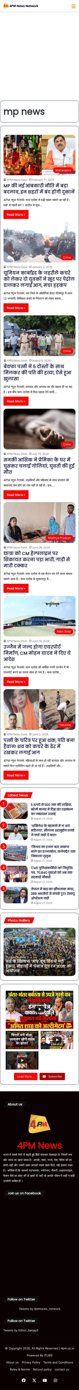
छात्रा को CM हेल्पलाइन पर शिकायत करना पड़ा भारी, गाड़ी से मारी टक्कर (37, 559)
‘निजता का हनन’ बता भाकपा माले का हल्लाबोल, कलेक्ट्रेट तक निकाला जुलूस (53, 851)
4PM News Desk (17, 179)
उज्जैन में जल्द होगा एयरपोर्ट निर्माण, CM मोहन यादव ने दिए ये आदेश (37, 653)
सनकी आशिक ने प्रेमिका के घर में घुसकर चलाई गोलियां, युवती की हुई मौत (39, 466)
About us (12, 1362)
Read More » (16, 214)
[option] (39, 952)
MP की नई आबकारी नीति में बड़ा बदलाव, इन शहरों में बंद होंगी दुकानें (39, 189)
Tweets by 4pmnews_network (39, 1308)
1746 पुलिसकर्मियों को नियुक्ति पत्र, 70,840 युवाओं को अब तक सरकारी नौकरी (52, 872)
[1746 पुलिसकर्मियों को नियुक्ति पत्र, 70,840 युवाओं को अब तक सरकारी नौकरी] (16, 874)
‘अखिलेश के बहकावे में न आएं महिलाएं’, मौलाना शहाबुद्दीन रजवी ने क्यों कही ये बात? (52, 830)
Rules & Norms (20, 1369)
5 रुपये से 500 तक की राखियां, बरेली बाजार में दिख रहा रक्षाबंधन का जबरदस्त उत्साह (52, 809)
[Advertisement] (39, 57)
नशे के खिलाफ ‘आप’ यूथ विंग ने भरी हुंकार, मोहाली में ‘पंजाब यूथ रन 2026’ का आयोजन (39, 966)
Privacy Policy (31, 1362)
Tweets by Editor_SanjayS (20, 1330)
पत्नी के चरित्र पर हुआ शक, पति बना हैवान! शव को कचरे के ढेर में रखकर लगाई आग (39, 746)
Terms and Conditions (58, 1362)
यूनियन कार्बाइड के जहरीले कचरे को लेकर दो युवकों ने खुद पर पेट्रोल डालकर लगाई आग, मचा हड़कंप (39, 279)
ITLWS (48, 1355)
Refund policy (42, 1369)
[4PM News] (20, 6)
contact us (62, 1369)
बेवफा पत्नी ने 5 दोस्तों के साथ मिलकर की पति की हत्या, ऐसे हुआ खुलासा (37, 372)
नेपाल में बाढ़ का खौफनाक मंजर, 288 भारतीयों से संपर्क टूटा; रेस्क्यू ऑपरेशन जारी (53, 893)
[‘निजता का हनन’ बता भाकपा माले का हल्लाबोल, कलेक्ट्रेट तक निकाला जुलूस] (16, 853)
